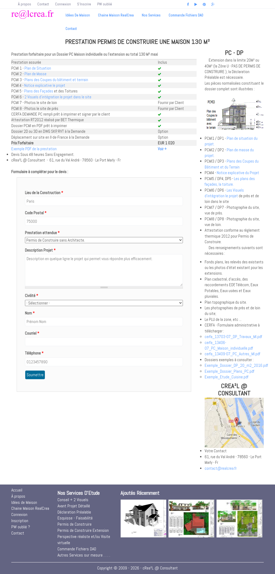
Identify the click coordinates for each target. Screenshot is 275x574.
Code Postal (35, 212)
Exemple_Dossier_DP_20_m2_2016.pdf (236, 365)
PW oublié (104, 4)
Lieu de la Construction (44, 192)
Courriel (32, 333)
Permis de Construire (74, 524)
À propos (24, 4)
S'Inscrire (84, 4)
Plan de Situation (37, 68)
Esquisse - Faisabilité (75, 518)
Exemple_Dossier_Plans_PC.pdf (229, 371)
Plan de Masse (35, 73)
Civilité (31, 295)
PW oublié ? (20, 527)
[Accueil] (32, 14)
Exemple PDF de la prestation (34, 148)
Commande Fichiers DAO (186, 15)
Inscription (19, 520)
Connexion (63, 4)
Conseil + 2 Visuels (72, 500)
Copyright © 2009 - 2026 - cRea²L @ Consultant (137, 568)
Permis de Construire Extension (83, 530)
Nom (30, 312)
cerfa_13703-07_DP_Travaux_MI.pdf (233, 336)
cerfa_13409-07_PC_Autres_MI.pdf (232, 353)
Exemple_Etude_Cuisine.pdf (226, 376)
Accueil (16, 490)
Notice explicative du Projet (238, 172)
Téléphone (34, 353)
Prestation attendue (42, 232)
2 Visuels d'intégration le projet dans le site (57, 96)
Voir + (162, 148)
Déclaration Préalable (74, 512)
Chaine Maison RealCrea (116, 15)
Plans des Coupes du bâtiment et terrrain (56, 79)
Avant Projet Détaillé (73, 506)
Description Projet (40, 250)
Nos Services (151, 15)
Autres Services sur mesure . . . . (83, 555)
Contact (43, 4)
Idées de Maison (78, 15)
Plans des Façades (38, 91)
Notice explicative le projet (44, 85)
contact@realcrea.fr (221, 468)
